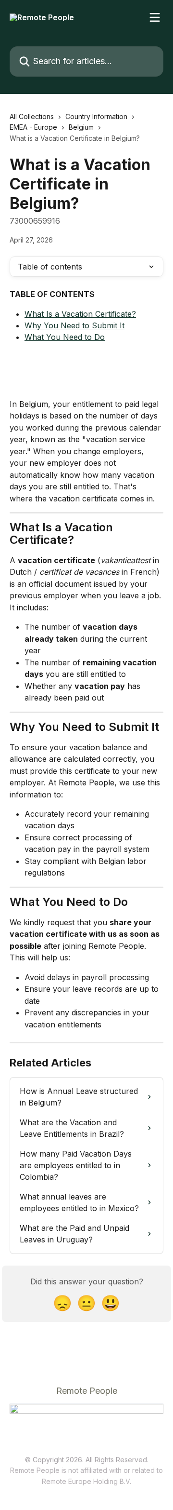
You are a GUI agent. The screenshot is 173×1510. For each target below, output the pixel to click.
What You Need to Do (65, 337)
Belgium (81, 127)
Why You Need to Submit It (74, 325)
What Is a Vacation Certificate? (80, 314)
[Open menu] (154, 17)
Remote (54, 1481)
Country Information (96, 116)
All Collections (32, 116)
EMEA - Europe (33, 127)
